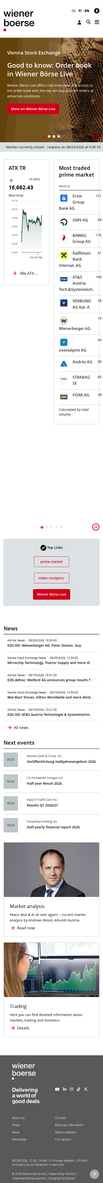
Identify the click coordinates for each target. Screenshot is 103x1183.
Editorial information (69, 1125)
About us (18, 1118)
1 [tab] (44, 137)
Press (16, 1125)
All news (21, 727)
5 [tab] (61, 528)
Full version (63, 1139)
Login (80, 22)
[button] (95, 136)
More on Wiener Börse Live (33, 109)
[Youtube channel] (57, 1089)
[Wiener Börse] (19, 20)
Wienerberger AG (75, 328)
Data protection (66, 1132)
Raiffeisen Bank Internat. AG (75, 259)
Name (63, 186)
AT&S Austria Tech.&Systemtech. (76, 283)
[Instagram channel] (71, 1089)
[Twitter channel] (86, 1089)
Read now (26, 928)
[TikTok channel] (78, 1089)
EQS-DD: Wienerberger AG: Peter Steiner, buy (44, 645)
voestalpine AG (72, 350)
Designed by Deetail (61, 1178)
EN (87, 10)
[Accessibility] (96, 11)
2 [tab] (49, 137)
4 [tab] (58, 137)
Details (23, 1028)
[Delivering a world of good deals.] (26, 1097)
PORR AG (81, 395)
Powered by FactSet (62, 1174)
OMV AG (80, 220)
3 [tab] (54, 137)
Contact (60, 1118)
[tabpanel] (51, 90)
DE (74, 10)
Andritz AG (82, 361)
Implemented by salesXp (29, 1178)
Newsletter (19, 1139)
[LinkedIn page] (64, 1089)
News (15, 1132)
